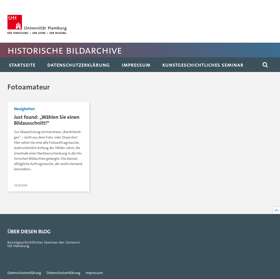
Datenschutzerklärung (78, 64)
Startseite (22, 64)
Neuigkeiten (24, 108)
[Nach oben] (276, 210)
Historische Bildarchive (64, 50)
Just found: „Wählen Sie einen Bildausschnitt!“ (46, 120)
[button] (265, 64)
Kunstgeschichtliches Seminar (202, 64)
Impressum (136, 64)
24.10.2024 (20, 185)
